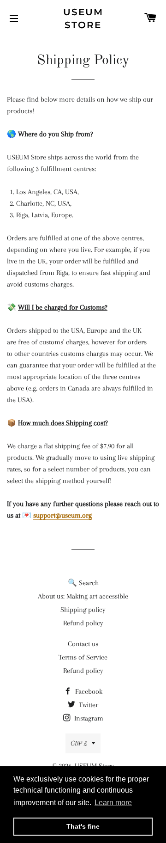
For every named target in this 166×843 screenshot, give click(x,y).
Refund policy (83, 623)
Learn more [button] (113, 802)
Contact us (83, 644)
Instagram (87, 718)
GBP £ (79, 743)
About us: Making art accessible (83, 596)
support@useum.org (62, 515)
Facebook (87, 691)
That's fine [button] (83, 826)
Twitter (87, 705)
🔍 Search (83, 583)
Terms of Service (83, 657)
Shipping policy (83, 609)
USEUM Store (83, 18)
